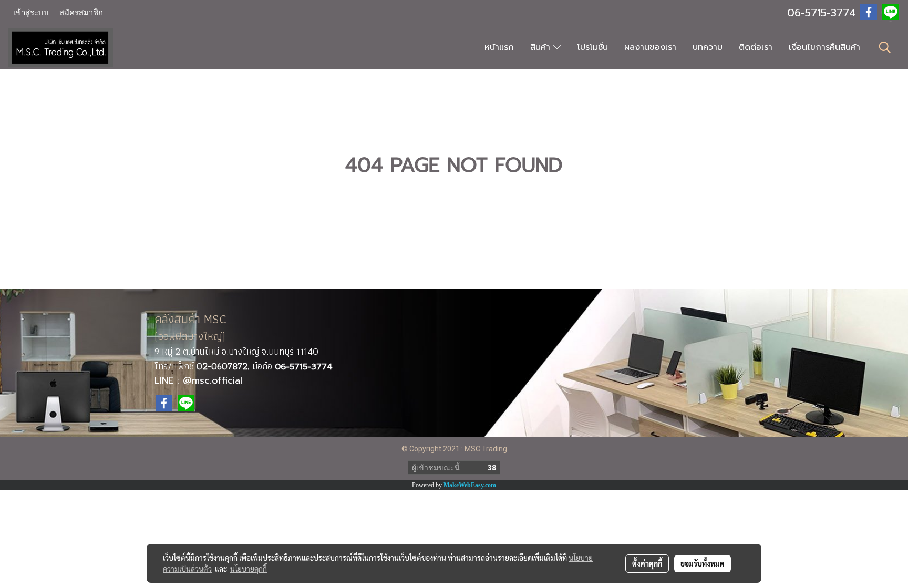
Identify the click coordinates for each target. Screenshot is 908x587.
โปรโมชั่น (592, 47)
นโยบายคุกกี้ (248, 568)
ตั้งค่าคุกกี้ (647, 563)
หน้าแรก (499, 47)
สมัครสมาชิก (81, 12)
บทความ (708, 47)
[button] (884, 47)
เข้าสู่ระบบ (31, 12)
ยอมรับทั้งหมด (702, 563)
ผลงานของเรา (650, 47)
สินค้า (541, 47)
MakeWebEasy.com (469, 485)
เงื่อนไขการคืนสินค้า (824, 47)
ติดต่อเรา (755, 47)
